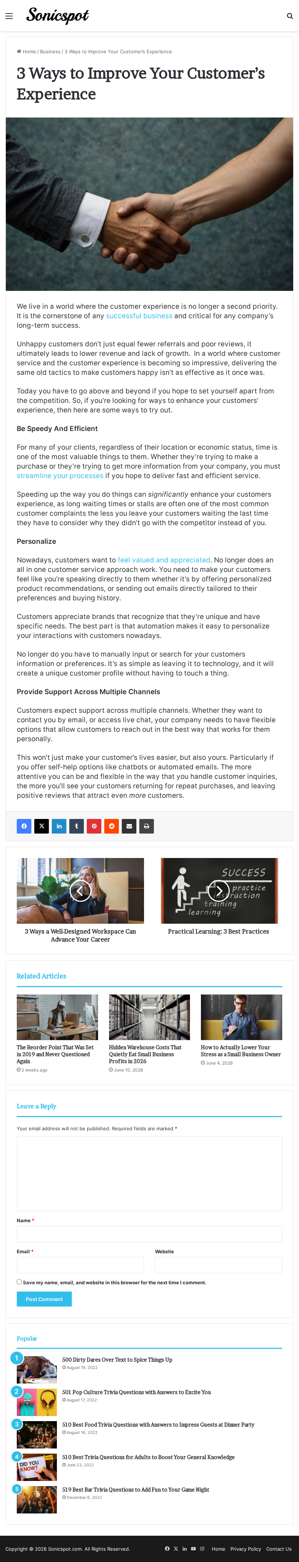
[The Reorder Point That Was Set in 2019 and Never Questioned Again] (57, 1017)
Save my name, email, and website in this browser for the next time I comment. (114, 1282)
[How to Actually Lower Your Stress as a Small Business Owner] (241, 1017)
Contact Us (279, 1549)
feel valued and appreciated (164, 560)
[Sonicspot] (58, 15)
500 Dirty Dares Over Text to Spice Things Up (117, 1360)
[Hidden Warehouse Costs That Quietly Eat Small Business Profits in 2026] (149, 1017)
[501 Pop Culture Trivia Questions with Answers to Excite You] (37, 1402)
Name (25, 1220)
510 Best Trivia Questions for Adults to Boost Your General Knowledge (148, 1457)
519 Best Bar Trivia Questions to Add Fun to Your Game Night (135, 1489)
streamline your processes (60, 476)
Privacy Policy (245, 1549)
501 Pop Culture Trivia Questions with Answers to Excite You (136, 1392)
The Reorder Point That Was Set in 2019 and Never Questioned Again (55, 1054)
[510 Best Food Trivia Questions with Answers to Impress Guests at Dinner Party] (37, 1434)
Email (25, 1251)
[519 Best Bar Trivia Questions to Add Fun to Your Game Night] (37, 1499)
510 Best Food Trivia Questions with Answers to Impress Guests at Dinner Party (158, 1424)
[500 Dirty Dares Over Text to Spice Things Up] (37, 1370)
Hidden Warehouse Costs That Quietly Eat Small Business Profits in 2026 (145, 1054)
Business (50, 51)
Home (28, 51)
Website (164, 1251)
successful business (139, 316)
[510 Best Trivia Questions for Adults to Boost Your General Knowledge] (37, 1467)
